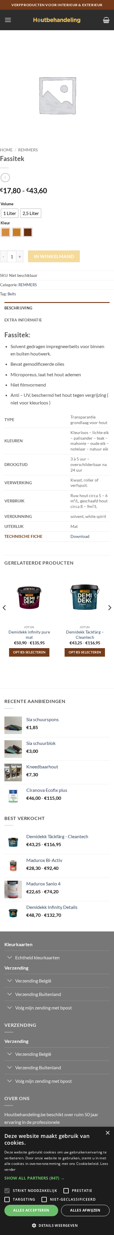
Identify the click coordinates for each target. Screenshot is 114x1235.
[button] (7, 20)
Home (6, 150)
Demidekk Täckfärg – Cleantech (85, 635)
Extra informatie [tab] (23, 320)
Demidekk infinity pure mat (29, 635)
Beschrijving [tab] (18, 308)
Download (79, 536)
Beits (12, 294)
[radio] (9, 213)
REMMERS (28, 150)
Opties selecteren (29, 652)
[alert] (57, 1181)
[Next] (109, 619)
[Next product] (5, 177)
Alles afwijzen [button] (85, 1210)
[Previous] (4, 619)
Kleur (5, 223)
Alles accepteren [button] (31, 1210)
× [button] (107, 1133)
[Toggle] (9, 958)
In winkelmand (54, 256)
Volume (7, 204)
